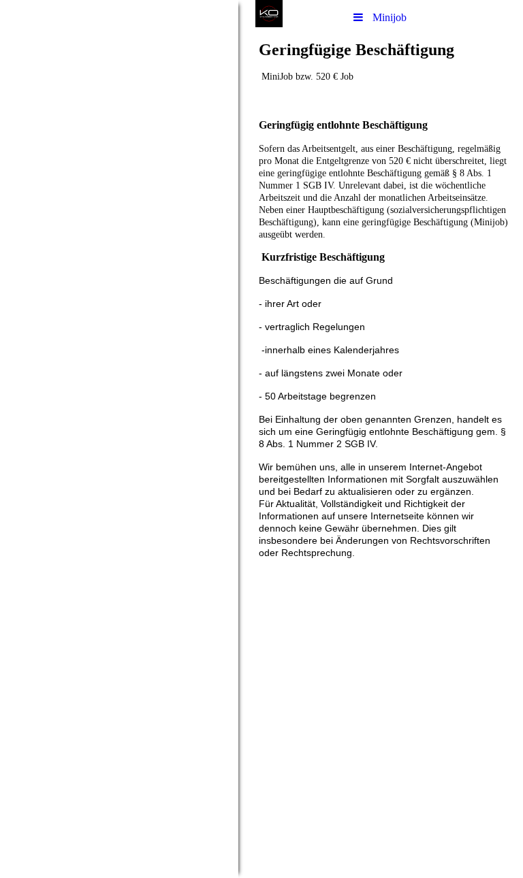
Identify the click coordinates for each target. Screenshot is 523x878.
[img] (119, 439)
